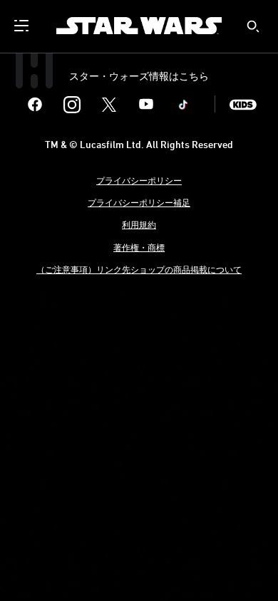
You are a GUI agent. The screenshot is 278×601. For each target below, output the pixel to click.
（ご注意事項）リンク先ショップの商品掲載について (139, 269)
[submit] (253, 26)
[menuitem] (22, 26)
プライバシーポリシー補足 (139, 202)
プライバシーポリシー (139, 180)
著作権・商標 (139, 247)
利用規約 (139, 224)
